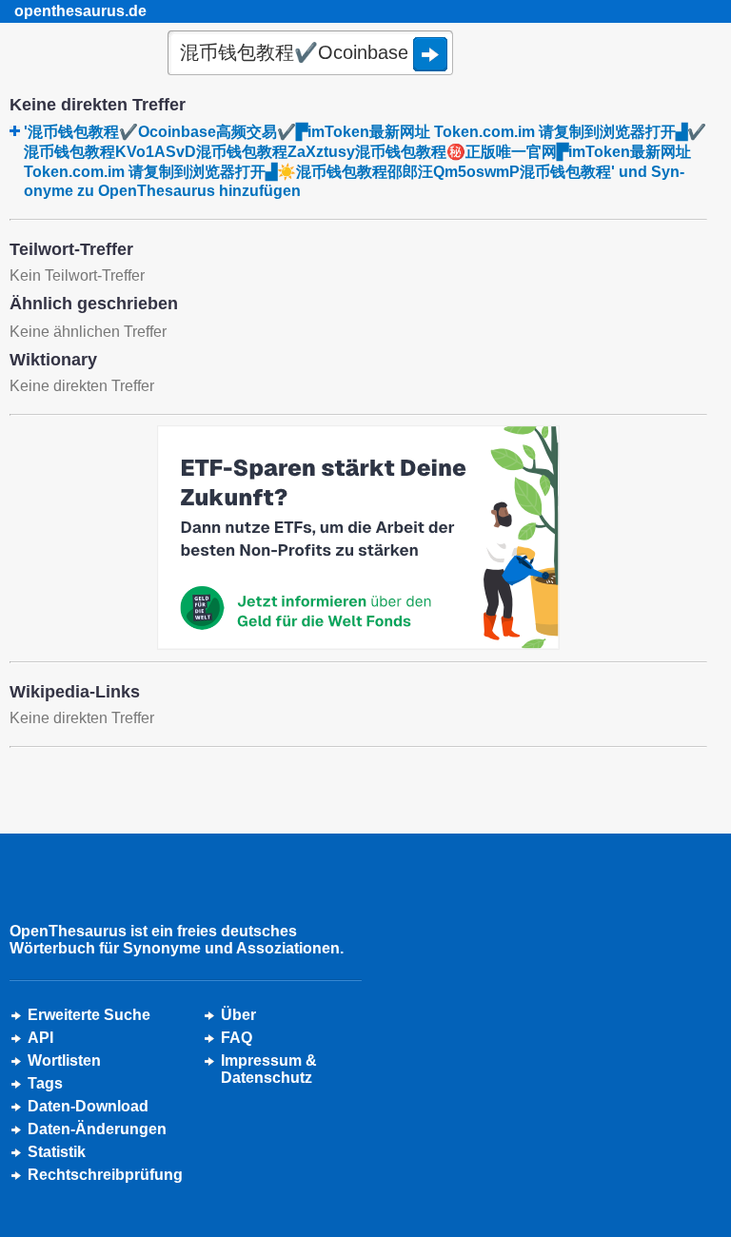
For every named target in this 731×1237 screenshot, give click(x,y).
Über (238, 1015)
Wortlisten (64, 1060)
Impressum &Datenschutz (269, 1069)
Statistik (57, 1152)
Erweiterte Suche (89, 1015)
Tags (45, 1083)
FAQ (236, 1038)
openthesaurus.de (80, 11)
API (40, 1038)
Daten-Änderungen (97, 1129)
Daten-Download (88, 1106)
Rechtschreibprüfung (105, 1175)
